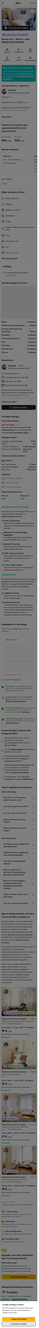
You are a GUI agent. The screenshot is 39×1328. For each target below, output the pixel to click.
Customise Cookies (19, 1324)
